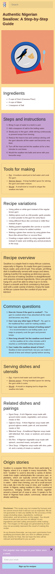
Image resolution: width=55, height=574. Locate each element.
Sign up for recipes (27, 566)
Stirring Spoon (15, 181)
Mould (11, 187)
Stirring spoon (15, 381)
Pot (10, 175)
